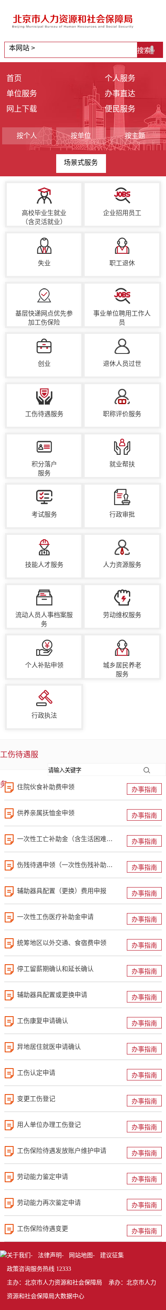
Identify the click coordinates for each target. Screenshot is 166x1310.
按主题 (135, 135)
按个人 (27, 135)
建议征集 (112, 1255)
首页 (14, 78)
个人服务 (120, 78)
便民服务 (120, 109)
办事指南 (144, 789)
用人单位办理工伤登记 (49, 1124)
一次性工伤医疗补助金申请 (55, 916)
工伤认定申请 (36, 1072)
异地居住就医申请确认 (49, 1046)
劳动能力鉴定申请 (42, 1176)
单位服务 (21, 93)
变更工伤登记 (36, 1098)
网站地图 (81, 1255)
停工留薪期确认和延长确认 (55, 968)
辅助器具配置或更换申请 (52, 994)
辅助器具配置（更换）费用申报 (61, 890)
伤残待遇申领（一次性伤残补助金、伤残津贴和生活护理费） (66, 864)
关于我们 (19, 1255)
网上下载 (21, 109)
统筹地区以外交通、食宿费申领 (61, 942)
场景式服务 (81, 162)
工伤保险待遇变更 (42, 1228)
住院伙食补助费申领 (45, 786)
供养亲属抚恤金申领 (45, 812)
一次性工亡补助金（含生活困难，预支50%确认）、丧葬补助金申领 (66, 838)
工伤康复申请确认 (42, 1020)
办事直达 (120, 93)
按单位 (81, 135)
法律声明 (50, 1255)
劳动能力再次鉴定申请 (49, 1202)
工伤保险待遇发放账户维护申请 (61, 1150)
